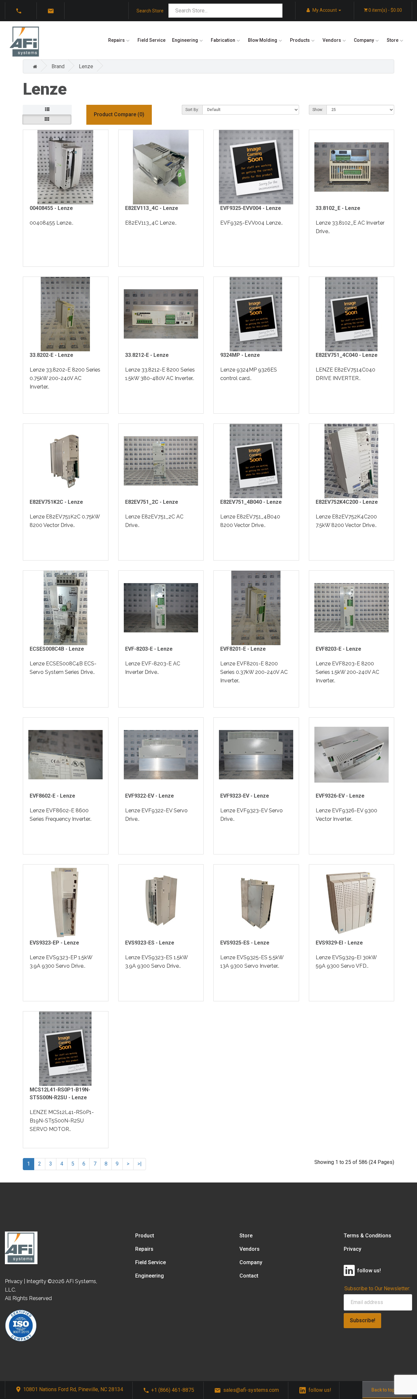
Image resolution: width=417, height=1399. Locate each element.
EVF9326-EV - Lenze (340, 796)
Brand (58, 66)
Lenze (86, 66)
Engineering (185, 40)
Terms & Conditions (367, 1235)
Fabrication (223, 40)
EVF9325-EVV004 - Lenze (250, 208)
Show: (317, 109)
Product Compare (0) (119, 114)
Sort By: (192, 109)
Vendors (332, 40)
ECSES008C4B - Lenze (57, 649)
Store (392, 40)
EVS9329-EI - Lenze (339, 943)
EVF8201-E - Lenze (243, 649)
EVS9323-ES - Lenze (149, 943)
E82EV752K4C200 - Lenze (347, 502)
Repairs (116, 40)
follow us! (320, 1390)
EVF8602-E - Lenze (52, 796)
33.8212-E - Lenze (147, 355)
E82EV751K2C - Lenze (56, 502)
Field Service (151, 40)
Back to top (383, 1389)
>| (139, 1164)
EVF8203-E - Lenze (338, 649)
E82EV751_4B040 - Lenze (251, 502)
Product (144, 1235)
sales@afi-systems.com (251, 1390)
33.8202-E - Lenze (51, 355)
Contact (248, 1276)
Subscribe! (362, 1320)
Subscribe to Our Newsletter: (377, 1288)
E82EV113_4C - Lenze (151, 208)
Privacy (352, 1249)
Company (364, 40)
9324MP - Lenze (240, 355)
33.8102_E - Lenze (338, 208)
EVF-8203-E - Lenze (149, 649)
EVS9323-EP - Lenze (54, 943)
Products (300, 40)
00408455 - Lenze (51, 208)
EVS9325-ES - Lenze (244, 943)
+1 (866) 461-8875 (172, 1390)
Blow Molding (262, 40)
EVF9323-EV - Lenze (244, 796)
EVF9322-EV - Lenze (149, 796)
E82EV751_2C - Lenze (151, 502)
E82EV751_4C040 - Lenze (347, 355)
